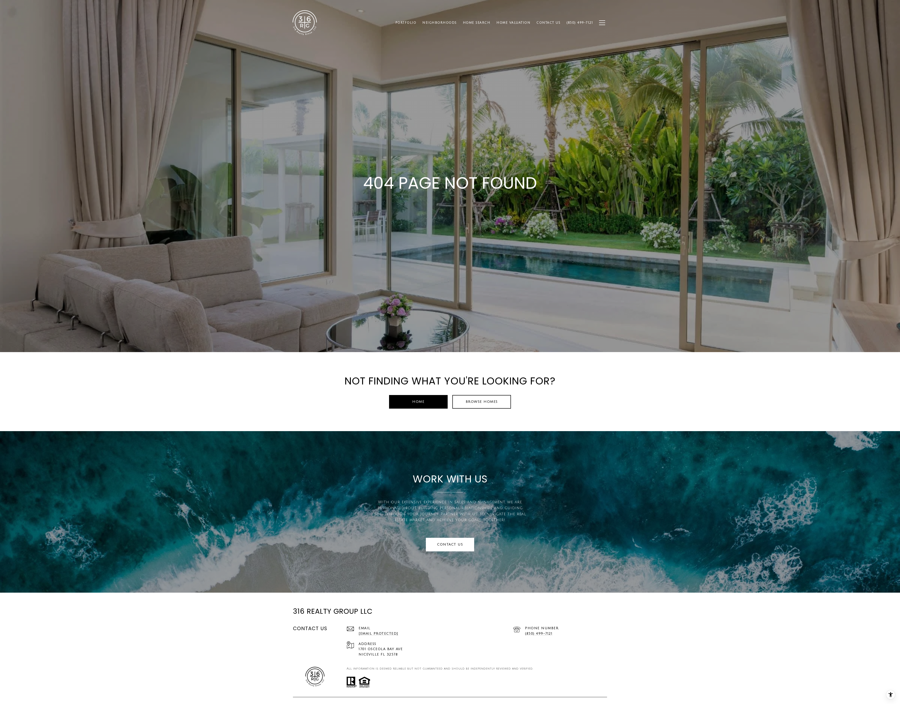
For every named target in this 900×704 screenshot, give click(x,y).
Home (418, 401)
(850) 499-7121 (538, 633)
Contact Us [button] (450, 544)
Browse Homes (482, 401)
